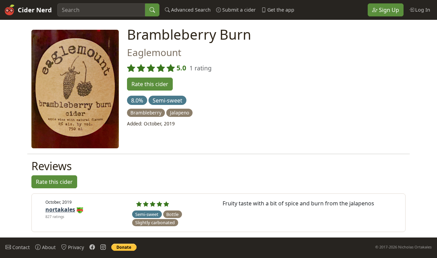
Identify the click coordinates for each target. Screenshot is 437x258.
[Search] (152, 9)
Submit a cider (238, 9)
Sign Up (388, 10)
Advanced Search (190, 9)
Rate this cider (149, 84)
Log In (422, 9)
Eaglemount (154, 52)
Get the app (280, 9)
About (48, 247)
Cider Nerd (35, 9)
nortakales (60, 209)
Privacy (75, 247)
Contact (20, 247)
